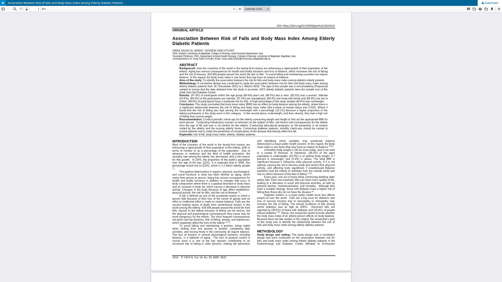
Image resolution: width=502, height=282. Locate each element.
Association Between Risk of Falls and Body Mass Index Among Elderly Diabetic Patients (65, 3)
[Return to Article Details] (3, 3)
